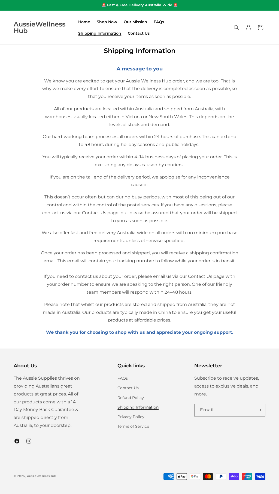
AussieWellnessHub (41, 476)
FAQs (122, 378)
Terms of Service (133, 426)
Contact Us (128, 387)
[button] (236, 28)
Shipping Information (138, 407)
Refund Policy (130, 397)
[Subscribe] (259, 410)
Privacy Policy (130, 416)
